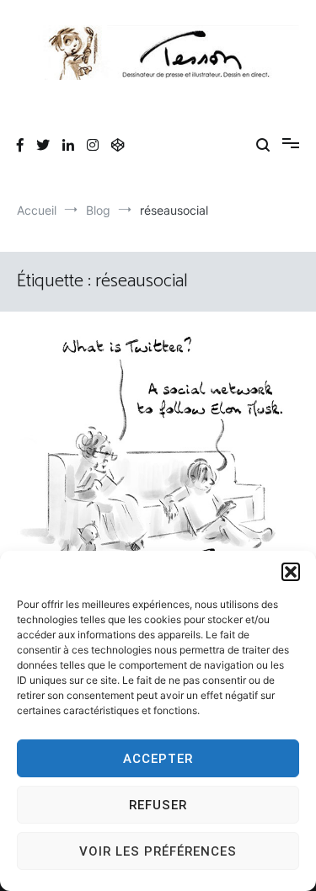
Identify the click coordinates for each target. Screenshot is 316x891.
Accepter (158, 758)
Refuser (158, 805)
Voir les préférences (158, 851)
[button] (290, 571)
